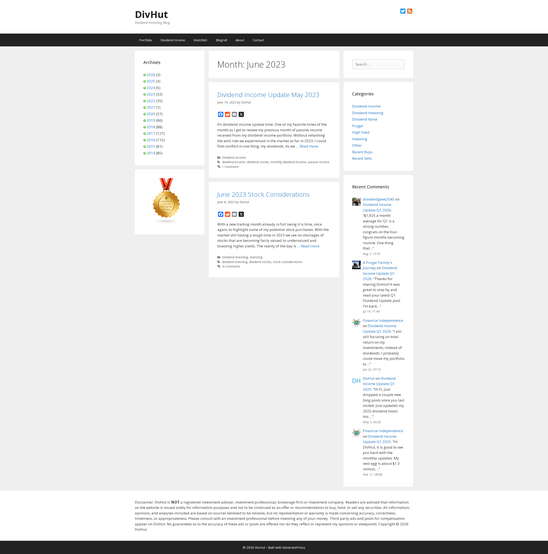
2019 (151, 120)
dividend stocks (258, 162)
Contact (258, 40)
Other (357, 145)
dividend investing (234, 262)
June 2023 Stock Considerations (263, 194)
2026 (151, 74)
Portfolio (145, 40)
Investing (256, 257)
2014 (151, 153)
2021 (151, 107)
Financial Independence (383, 430)
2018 (151, 126)
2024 (151, 87)
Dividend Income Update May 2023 (268, 94)
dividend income (233, 162)
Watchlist (200, 40)
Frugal (357, 125)
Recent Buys (362, 151)
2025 (151, 81)
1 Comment (230, 167)
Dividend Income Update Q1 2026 (380, 273)
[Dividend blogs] (166, 222)
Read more (309, 146)
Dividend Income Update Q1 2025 (379, 384)
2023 (151, 94)
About (239, 40)
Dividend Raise (364, 119)
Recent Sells (362, 158)
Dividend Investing (235, 257)
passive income (318, 162)
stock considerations (287, 262)
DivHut (151, 14)
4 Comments (231, 266)
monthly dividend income (288, 162)
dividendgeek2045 (378, 199)
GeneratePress (293, 547)
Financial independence (383, 320)
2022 (151, 100)
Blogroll (221, 40)
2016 (151, 139)
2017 (151, 133)
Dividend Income (173, 40)
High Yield (360, 132)
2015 (151, 146)
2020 (151, 113)
